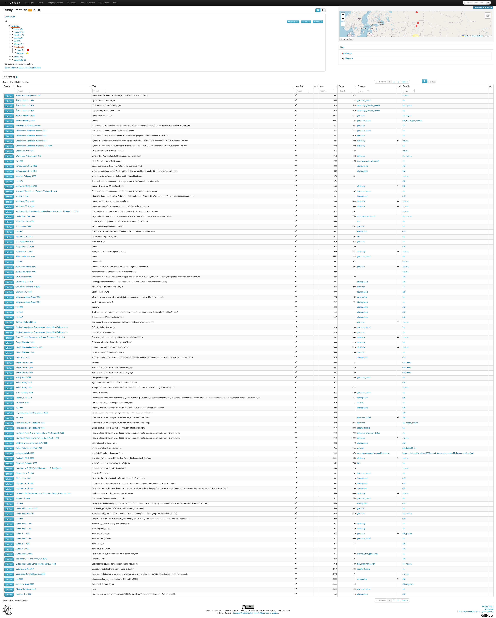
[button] (417, 12)
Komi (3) (20, 50)
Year (322, 86)
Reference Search (87, 2)
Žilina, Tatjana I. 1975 (25, 105)
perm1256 (488, 8)
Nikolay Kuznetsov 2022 (26, 589)
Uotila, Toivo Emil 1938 (25, 216)
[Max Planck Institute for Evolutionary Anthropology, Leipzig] (8, 609)
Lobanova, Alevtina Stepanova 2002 (31, 574)
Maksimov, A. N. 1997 (25, 483)
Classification (10, 16)
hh (403, 100)
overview (360, 161)
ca (315, 86)
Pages (341, 86)
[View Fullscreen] (343, 24)
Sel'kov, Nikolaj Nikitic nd (26, 322)
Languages (29, 2)
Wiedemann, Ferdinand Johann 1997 (31, 140)
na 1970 (19, 181)
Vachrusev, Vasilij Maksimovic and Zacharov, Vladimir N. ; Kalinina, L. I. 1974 (47, 211)
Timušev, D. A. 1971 (24, 236)
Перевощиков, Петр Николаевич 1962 (32, 412)
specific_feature (363, 427)
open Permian (294, 22)
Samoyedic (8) (20, 60)
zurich (408, 362)
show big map (346, 39)
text (358, 216)
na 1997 (19, 317)
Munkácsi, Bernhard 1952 (26, 463)
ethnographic (362, 166)
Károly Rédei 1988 (23, 377)
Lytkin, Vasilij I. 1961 (24, 523)
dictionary (361, 105)
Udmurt (20, 53)
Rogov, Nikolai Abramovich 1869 (29, 347)
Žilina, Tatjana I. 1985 (25, 110)
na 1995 (19, 261)
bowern (405, 453)
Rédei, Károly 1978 (24, 382)
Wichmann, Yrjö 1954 (25, 150)
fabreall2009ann (426, 453)
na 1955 (19, 518)
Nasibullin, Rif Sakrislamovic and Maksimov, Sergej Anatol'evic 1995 (43, 493)
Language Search (55, 2)
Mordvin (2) (18, 44)
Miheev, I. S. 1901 (23, 478)
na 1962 (19, 417)
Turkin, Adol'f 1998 (23, 226)
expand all (307, 22)
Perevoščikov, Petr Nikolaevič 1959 (30, 427)
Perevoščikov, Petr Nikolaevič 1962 (30, 422)
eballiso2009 (407, 448)
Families (40, 2)
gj (435, 453)
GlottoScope (104, 2)
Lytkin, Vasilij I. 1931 (24, 528)
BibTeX (432, 81)
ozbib (465, 453)
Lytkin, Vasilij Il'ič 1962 (25, 513)
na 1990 (19, 307)
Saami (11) (18, 56)
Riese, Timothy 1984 (24, 367)
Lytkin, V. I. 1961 (22, 548)
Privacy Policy (487, 606)
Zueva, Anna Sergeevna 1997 (28, 95)
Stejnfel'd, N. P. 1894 (24, 281)
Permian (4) (19, 47)
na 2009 (19, 579)
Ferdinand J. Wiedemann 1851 (28, 125)
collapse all (318, 22)
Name (19, 86)
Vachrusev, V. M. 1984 (25, 206)
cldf (403, 120)
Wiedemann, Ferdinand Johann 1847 (31, 130)
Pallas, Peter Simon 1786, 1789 (29, 448)
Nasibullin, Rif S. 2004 (25, 458)
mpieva (405, 95)
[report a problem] (30, 10)
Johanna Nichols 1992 (25, 453)
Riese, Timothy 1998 (24, 362)
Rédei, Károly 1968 (24, 387)
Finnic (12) (18, 29)
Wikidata (348, 53)
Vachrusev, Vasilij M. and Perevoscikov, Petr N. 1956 (37, 438)
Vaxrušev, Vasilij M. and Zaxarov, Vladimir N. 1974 (36, 191)
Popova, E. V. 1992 (24, 397)
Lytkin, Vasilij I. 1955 (24, 553)
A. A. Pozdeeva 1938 (24, 392)
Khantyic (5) (19, 35)
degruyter (410, 584)
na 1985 (19, 503)
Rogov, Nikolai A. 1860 (25, 352)
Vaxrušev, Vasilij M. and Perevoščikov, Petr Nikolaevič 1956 (40, 433)
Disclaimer (489, 609)
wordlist (360, 402)
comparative (362, 297)
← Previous (381, 81)
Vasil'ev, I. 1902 (22, 196)
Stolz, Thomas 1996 (24, 276)
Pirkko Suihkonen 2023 (25, 256)
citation (9, 96)
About (115, 2)
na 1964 (19, 231)
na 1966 (19, 161)
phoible (409, 533)
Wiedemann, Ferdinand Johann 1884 (31, 135)
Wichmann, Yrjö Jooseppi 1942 (28, 155)
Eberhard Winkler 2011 (25, 115)
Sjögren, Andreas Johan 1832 (28, 297)
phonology (373, 553)
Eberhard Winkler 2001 (25, 120)
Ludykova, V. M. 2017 (25, 569)
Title (94, 86)
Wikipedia (348, 58)
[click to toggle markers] (26, 49)
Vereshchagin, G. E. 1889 (26, 171)
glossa (439, 453)
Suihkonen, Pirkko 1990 (25, 271)
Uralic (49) (15, 26)
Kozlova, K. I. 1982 (23, 594)
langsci (408, 115)
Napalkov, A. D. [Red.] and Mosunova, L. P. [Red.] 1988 (38, 468)
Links (342, 47)
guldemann (447, 453)
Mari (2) (17, 41)
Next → (405, 81)
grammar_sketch (364, 100)
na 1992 (19, 312)
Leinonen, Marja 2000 (25, 584)
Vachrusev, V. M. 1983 (25, 201)
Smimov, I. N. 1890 (24, 291)
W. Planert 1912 (22, 402)
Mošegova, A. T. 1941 (25, 473)
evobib (416, 453)
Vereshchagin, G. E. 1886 (26, 166)
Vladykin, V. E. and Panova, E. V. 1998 (31, 443)
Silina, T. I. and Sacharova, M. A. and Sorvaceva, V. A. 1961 (40, 337)
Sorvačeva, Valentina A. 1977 (28, 286)
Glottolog (14, 2)
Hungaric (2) (19, 32)
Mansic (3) (18, 38)
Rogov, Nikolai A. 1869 (25, 342)
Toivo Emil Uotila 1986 (25, 221)
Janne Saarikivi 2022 (32, 67)
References (71, 2)
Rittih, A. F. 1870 (22, 357)
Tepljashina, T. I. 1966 (25, 246)
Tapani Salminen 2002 (14, 67)
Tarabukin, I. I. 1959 (24, 251)
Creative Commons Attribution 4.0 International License (255, 613)
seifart (471, 453)
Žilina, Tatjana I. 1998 (25, 100)
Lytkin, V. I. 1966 (22, 533)
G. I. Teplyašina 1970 (24, 241)
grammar (361, 115)
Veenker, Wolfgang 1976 (26, 176)
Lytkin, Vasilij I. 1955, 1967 (27, 508)
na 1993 (19, 407)
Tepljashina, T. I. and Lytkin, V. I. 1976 (31, 558)
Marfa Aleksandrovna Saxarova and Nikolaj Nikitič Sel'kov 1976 (42, 327)
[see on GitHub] (34, 10)
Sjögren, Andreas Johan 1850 (28, 302)
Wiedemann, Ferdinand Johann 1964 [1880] (34, 145)
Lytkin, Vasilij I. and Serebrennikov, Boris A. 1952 (36, 563)
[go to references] (39, 10)
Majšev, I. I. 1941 (23, 498)
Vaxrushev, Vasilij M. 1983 (26, 186)
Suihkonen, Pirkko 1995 (25, 266)
